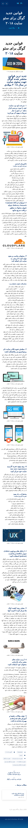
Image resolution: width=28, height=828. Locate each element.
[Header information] (6, 3)
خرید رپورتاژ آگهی (19, 488)
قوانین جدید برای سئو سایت (17, 758)
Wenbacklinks (20, 752)
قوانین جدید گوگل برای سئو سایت (14, 48)
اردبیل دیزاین (8, 819)
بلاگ (21, 797)
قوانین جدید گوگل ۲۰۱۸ (21, 761)
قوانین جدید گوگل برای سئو (10, 761)
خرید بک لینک (11, 399)
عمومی (21, 755)
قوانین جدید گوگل (7, 758)
